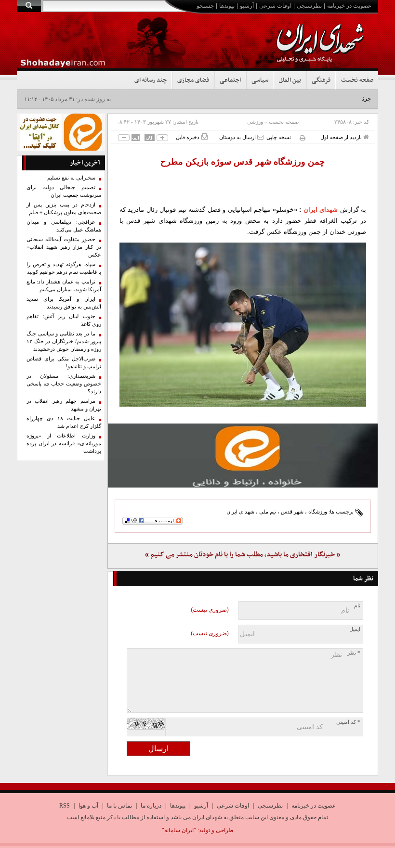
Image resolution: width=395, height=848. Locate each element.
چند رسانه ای (150, 80)
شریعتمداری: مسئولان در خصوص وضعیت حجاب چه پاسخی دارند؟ (63, 383)
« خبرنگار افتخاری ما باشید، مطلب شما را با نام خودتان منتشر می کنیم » (242, 555)
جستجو (205, 5)
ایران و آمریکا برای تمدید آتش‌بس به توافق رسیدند (63, 302)
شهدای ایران (320, 209)
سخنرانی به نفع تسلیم (71, 177)
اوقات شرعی (275, 5)
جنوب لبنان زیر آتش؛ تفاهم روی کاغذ (63, 320)
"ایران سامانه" (179, 830)
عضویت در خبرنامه (349, 5)
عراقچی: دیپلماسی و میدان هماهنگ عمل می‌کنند (63, 225)
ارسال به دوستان (238, 137)
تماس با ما (119, 805)
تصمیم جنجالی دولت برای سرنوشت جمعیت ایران (63, 191)
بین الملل (290, 80)
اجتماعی (230, 80)
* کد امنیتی (348, 722)
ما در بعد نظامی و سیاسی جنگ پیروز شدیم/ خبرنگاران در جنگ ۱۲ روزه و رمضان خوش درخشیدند (63, 341)
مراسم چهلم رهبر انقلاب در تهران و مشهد (63, 404)
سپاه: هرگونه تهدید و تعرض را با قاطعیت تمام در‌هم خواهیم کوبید (63, 268)
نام (357, 605)
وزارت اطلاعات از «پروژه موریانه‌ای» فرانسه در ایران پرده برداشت (63, 443)
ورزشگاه (317, 511)
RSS (64, 805)
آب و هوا (88, 805)
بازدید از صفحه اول (341, 137)
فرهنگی (321, 80)
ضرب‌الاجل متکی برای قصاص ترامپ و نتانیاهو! (63, 362)
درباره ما (151, 805)
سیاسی (259, 80)
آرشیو (247, 5)
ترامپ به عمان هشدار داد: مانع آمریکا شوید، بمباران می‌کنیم (63, 285)
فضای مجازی (193, 80)
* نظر (353, 652)
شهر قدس (292, 511)
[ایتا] (243, 455)
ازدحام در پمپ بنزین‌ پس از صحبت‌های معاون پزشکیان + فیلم (63, 208)
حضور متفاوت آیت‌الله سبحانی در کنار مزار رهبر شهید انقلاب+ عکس (63, 247)
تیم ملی (267, 511)
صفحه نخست (357, 80)
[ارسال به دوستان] (260, 137)
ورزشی (255, 122)
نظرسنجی (309, 5)
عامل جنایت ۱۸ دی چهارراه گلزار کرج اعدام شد (63, 422)
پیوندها (227, 5)
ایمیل (354, 629)
